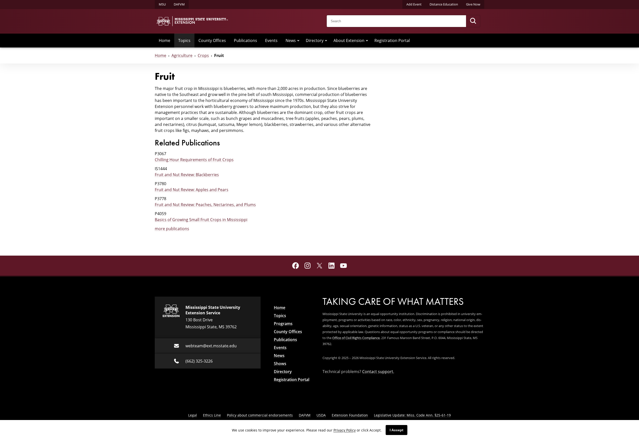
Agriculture (181, 55)
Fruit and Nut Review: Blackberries (187, 174)
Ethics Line (212, 415)
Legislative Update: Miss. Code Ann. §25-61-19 (412, 415)
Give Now (473, 4)
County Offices (212, 40)
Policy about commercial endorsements (260, 415)
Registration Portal (392, 40)
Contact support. (378, 371)
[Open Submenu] (298, 40)
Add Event (414, 4)
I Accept (396, 430)
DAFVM (179, 4)
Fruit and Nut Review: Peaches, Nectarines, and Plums (205, 204)
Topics (184, 40)
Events (271, 40)
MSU (162, 4)
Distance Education (444, 4)
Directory (314, 40)
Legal (192, 415)
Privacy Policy (344, 430)
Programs (283, 323)
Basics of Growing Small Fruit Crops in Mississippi (201, 219)
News (291, 40)
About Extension (348, 40)
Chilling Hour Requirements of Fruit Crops (194, 159)
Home (164, 40)
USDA (321, 415)
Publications (245, 40)
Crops (203, 55)
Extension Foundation (350, 415)
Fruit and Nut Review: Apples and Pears (191, 189)
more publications (172, 228)
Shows (280, 363)
